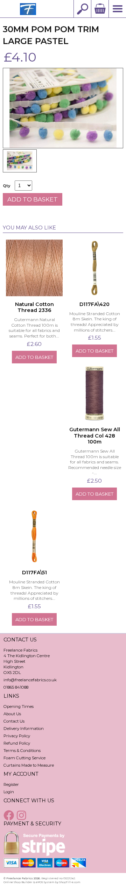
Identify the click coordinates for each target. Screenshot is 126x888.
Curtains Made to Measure (29, 765)
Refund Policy (17, 743)
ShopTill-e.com (69, 882)
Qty (6, 186)
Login (9, 791)
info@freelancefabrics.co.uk (30, 679)
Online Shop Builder (18, 882)
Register (11, 784)
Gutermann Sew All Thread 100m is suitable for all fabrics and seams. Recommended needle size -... (94, 461)
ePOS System (45, 882)
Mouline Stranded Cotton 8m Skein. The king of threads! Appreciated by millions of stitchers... (94, 322)
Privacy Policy (17, 735)
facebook (9, 815)
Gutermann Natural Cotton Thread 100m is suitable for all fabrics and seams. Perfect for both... (34, 328)
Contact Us (14, 721)
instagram (22, 815)
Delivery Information (24, 728)
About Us (12, 713)
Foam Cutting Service (25, 757)
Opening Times (19, 706)
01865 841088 (16, 687)
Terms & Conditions (22, 750)
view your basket (99, 8)
